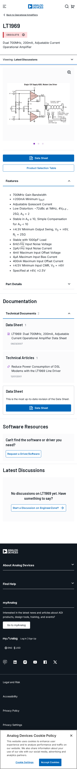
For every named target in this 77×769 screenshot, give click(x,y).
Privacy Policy (11, 710)
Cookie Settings (25, 762)
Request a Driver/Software (23, 453)
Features (12, 181)
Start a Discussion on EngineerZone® (36, 507)
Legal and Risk (11, 682)
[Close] (71, 735)
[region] (38, 749)
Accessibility (10, 696)
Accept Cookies (50, 762)
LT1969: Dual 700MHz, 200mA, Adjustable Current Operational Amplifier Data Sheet (40, 336)
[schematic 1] (38, 104)
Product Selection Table (41, 167)
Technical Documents (22, 313)
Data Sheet (41, 158)
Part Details (14, 284)
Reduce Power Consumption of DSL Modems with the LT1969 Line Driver (36, 369)
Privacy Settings (12, 724)
